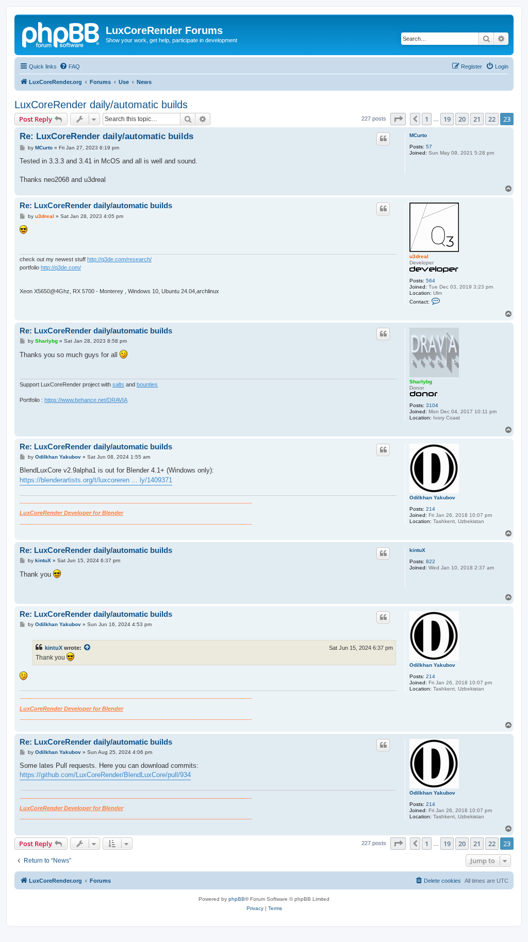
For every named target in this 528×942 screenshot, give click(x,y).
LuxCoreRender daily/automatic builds (101, 104)
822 (430, 561)
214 (430, 509)
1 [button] (426, 119)
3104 (432, 405)
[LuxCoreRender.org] (61, 33)
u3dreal (418, 256)
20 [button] (462, 119)
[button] (398, 119)
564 (430, 280)
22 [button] (492, 119)
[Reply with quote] (383, 138)
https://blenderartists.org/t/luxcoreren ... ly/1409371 (96, 480)
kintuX (417, 550)
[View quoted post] (87, 647)
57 (429, 146)
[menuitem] (69, 66)
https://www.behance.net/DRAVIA (85, 400)
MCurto (418, 135)
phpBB (236, 899)
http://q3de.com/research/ (119, 259)
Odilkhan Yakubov (432, 497)
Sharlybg (420, 381)
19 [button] (447, 119)
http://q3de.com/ (61, 267)
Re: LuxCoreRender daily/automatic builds (106, 136)
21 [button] (477, 119)
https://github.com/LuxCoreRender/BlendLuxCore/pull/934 (105, 775)
